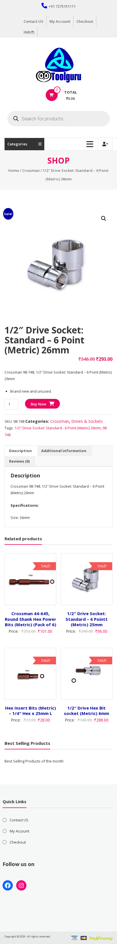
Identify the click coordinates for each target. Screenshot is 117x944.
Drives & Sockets (87, 421)
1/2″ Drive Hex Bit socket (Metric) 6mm (86, 710)
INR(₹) (29, 32)
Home (13, 170)
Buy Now (38, 404)
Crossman (31, 170)
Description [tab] (20, 450)
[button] (104, 218)
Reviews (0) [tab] (19, 461)
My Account (59, 21)
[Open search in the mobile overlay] (58, 118)
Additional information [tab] (63, 450)
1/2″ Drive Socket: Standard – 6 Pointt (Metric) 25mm (87, 619)
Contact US (33, 21)
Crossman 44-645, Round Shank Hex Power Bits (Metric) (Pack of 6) (30, 619)
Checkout (84, 21)
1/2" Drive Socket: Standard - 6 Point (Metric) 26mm (57, 427)
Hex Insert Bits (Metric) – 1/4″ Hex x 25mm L (30, 710)
